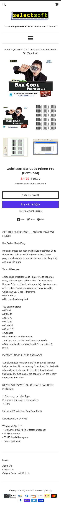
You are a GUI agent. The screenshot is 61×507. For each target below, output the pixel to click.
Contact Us (8, 469)
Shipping (19, 183)
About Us (7, 465)
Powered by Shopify (43, 490)
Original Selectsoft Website (16, 473)
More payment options (30, 211)
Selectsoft (29, 490)
